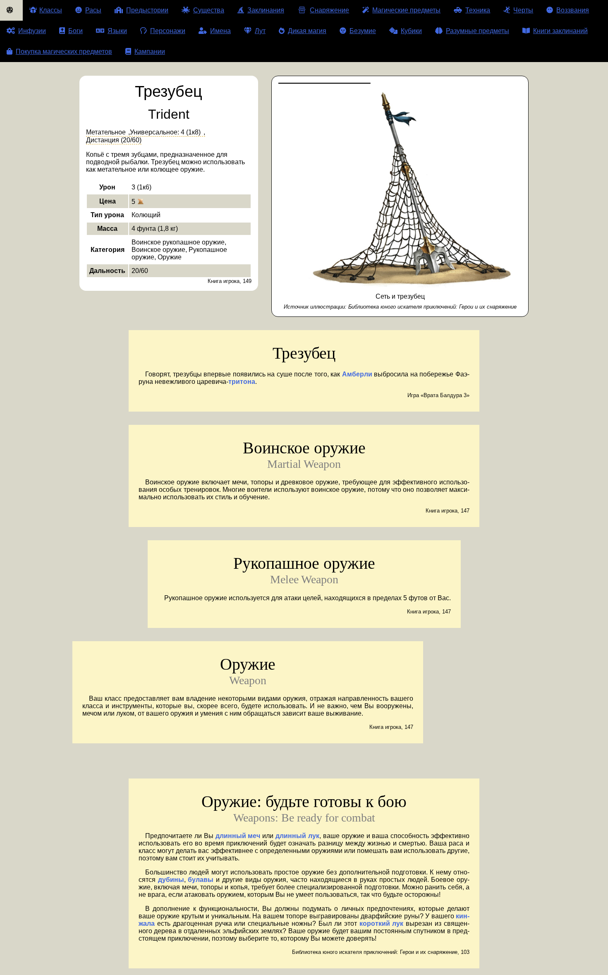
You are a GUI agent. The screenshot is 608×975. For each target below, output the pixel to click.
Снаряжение (329, 10)
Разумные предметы (477, 30)
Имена (220, 30)
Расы (93, 10)
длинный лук (297, 835)
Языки (117, 30)
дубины (171, 879)
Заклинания (265, 10)
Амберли (357, 374)
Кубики (411, 30)
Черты (523, 10)
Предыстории (147, 10)
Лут (260, 30)
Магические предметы (406, 10)
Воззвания (572, 10)
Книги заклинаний (560, 30)
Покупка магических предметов (64, 51)
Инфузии (32, 30)
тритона (241, 381)
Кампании (149, 51)
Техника (477, 10)
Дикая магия (307, 30)
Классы (50, 10)
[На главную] (11, 10)
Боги (75, 30)
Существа (208, 10)
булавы (200, 879)
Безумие (362, 30)
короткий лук (381, 923)
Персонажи (167, 30)
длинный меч (238, 835)
